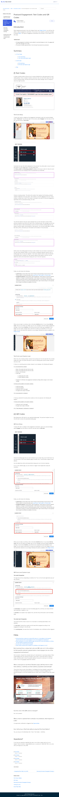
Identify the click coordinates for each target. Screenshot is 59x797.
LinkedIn (17, 767)
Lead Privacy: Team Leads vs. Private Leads (42, 275)
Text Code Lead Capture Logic (24, 58)
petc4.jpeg (17, 755)
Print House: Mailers (18, 778)
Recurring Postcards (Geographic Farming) (6, 29)
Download (20, 753)
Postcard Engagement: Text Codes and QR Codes (7, 22)
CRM (11, 8)
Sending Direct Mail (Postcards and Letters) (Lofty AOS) (7, 36)
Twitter (16, 767)
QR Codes (16, 780)
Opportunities (36, 723)
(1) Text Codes (19, 54)
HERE (19, 33)
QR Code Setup (21, 63)
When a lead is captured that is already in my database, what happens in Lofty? (31, 645)
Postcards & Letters (17, 8)
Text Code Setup (21, 56)
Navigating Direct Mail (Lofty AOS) (7, 17)
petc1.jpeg (17, 751)
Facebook (14, 767)
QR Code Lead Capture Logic (24, 64)
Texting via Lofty (17, 784)
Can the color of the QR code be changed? (24, 643)
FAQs (17, 67)
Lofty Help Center (6, 8)
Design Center (43, 30)
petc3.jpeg (17, 761)
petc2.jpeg (17, 758)
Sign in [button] (56, 1)
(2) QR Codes (18, 60)
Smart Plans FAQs (17, 786)
